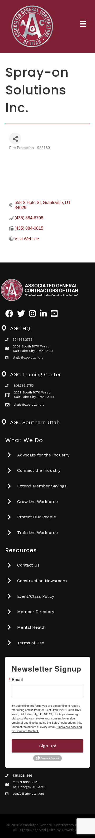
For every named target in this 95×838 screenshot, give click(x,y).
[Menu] (83, 23)
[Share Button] (15, 138)
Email (17, 679)
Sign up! (47, 745)
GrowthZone (72, 830)
